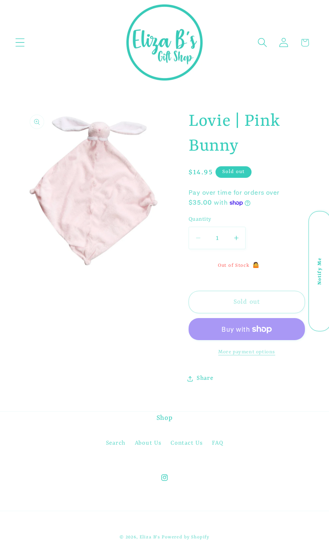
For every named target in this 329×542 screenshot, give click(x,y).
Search (116, 443)
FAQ (217, 443)
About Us (148, 443)
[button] (20, 42)
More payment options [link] (246, 352)
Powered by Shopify (185, 537)
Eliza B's (150, 537)
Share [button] (205, 378)
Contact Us (187, 443)
